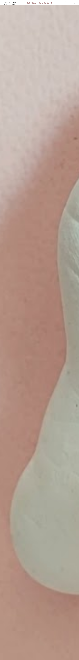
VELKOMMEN (9, 1)
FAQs (66, 3)
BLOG (73, 3)
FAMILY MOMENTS (39, 2)
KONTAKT (62, 1)
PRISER (16, 2)
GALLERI (7, 2)
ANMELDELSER (9, 4)
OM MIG (72, 1)
